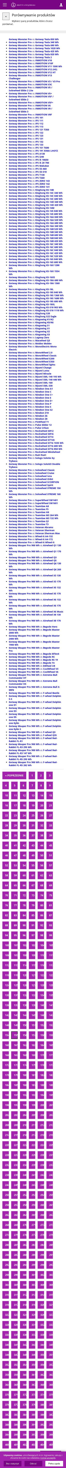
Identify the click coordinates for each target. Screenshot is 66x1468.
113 (16, 965)
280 (7, 1245)
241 (33, 1175)
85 (33, 915)
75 (50, 895)
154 (7, 1035)
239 (16, 1175)
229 (33, 1155)
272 (42, 1225)
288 (24, 1255)
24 (24, 815)
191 (16, 1095)
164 (42, 1045)
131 (16, 995)
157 (33, 1035)
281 (16, 1245)
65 (15, 885)
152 (42, 1025)
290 (42, 1255)
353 (16, 1365)
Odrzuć (33, 1463)
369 (51, 1385)
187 (33, 1085)
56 (41, 865)
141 (51, 1005)
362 (42, 1375)
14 (41, 795)
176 (42, 1065)
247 (33, 1185)
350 (42, 1355)
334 (7, 1335)
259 (33, 1205)
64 (6, 885)
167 (16, 1055)
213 (51, 1125)
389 (16, 1424)
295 (33, 1265)
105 (51, 945)
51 (50, 855)
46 (6, 855)
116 (42, 965)
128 (42, 985)
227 (16, 1155)
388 (7, 1424)
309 (51, 1285)
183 (51, 1075)
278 (42, 1235)
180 (24, 1075)
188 (42, 1085)
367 (33, 1385)
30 (24, 825)
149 (16, 1025)
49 (33, 855)
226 (7, 1155)
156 (24, 1035)
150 (24, 1025)
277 (33, 1235)
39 (50, 835)
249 (51, 1185)
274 (7, 1235)
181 (33, 1075)
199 (33, 1105)
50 (41, 855)
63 (50, 875)
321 (51, 1305)
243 (51, 1175)
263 (16, 1215)
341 (16, 1345)
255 (51, 1195)
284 (42, 1245)
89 (15, 925)
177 (51, 1065)
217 (33, 1135)
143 (16, 1015)
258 (24, 1205)
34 (6, 835)
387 (51, 1414)
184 (7, 1085)
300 (24, 1275)
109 (33, 955)
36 (24, 835)
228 (24, 1155)
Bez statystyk (12, 1463)
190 (7, 1095)
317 (16, 1305)
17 (15, 805)
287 (16, 1255)
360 (24, 1375)
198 (24, 1105)
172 (7, 1065)
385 (33, 1414)
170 (42, 1055)
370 (7, 1394)
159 (51, 1035)
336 (24, 1335)
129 (51, 985)
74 (41, 895)
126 (24, 985)
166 (7, 1055)
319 (33, 1305)
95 (15, 935)
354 (24, 1365)
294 (24, 1265)
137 (16, 1005)
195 (51, 1095)
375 (51, 1394)
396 (24, 1434)
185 (16, 1085)
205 (33, 1115)
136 (7, 1005)
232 (7, 1165)
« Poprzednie (14, 775)
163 (33, 1045)
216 (24, 1135)
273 (51, 1225)
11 (15, 795)
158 (42, 1035)
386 (42, 1414)
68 (41, 885)
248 (42, 1185)
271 (33, 1225)
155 (16, 1035)
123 (51, 975)
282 (24, 1245)
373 (33, 1394)
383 (16, 1414)
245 (16, 1185)
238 (7, 1175)
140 (42, 1005)
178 (7, 1075)
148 (7, 1025)
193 (33, 1095)
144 (24, 1015)
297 (51, 1265)
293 (16, 1265)
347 (16, 1355)
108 (24, 955)
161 (16, 1045)
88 (6, 925)
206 (42, 1115)
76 (6, 905)
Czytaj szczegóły (47, 1458)
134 (42, 995)
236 (42, 1165)
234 (24, 1165)
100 (7, 945)
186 (24, 1085)
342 (24, 1345)
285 (51, 1245)
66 (24, 885)
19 (33, 805)
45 (50, 845)
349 (33, 1355)
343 (33, 1345)
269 (16, 1225)
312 (24, 1295)
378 (24, 1404)
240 (24, 1175)
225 (51, 1145)
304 (7, 1285)
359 (16, 1375)
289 (33, 1255)
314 (42, 1295)
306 (24, 1285)
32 (41, 825)
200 (42, 1105)
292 (7, 1265)
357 (51, 1365)
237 (51, 1165)
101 (16, 945)
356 (42, 1365)
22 (6, 815)
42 (24, 845)
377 (16, 1404)
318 (24, 1305)
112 (7, 965)
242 (42, 1175)
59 (15, 875)
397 (33, 1434)
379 (33, 1404)
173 (16, 1065)
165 (51, 1045)
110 (42, 955)
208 (7, 1125)
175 (33, 1065)
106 (7, 955)
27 (50, 815)
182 (42, 1075)
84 (24, 915)
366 (24, 1385)
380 (42, 1404)
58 (6, 875)
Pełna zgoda (54, 1463)
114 (24, 965)
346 (7, 1355)
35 (15, 835)
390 (24, 1424)
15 (50, 795)
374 (42, 1394)
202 (7, 1115)
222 (24, 1145)
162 (24, 1045)
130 (7, 995)
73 (33, 895)
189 (51, 1085)
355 (33, 1365)
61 (33, 875)
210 (24, 1125)
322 (7, 1315)
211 (33, 1125)
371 (16, 1394)
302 (42, 1275)
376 (7, 1404)
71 (15, 895)
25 (33, 815)
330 (24, 1325)
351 (51, 1355)
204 (24, 1115)
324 (24, 1315)
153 (51, 1025)
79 (33, 905)
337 (33, 1335)
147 (51, 1015)
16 (6, 805)
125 (16, 985)
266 (42, 1215)
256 (7, 1205)
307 (33, 1285)
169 (33, 1055)
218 (42, 1135)
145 (33, 1015)
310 (7, 1295)
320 (42, 1305)
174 (24, 1065)
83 (15, 915)
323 (16, 1315)
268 (7, 1225)
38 (41, 835)
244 (7, 1185)
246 (24, 1185)
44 (41, 845)
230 (42, 1155)
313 (33, 1295)
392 (42, 1424)
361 (33, 1375)
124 (7, 985)
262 (7, 1215)
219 (51, 1135)
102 (24, 945)
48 (24, 855)
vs (34, 39)
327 (51, 1315)
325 (33, 1315)
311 (16, 1295)
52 (6, 865)
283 (33, 1245)
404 (42, 1444)
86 (41, 915)
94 (6, 935)
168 (24, 1055)
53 (15, 865)
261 (51, 1205)
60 (24, 875)
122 (42, 975)
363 (51, 1375)
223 (33, 1145)
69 (50, 885)
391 (33, 1424)
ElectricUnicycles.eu (23, 5)
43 (33, 845)
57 (50, 865)
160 (7, 1045)
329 (16, 1325)
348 (24, 1355)
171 (51, 1055)
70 (6, 895)
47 (15, 855)
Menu (5, 5)
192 (24, 1095)
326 (42, 1315)
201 (51, 1105)
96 (24, 935)
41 (15, 845)
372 (24, 1394)
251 (16, 1195)
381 (51, 1404)
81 (50, 905)
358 (7, 1375)
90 (24, 925)
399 (51, 1434)
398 (42, 1434)
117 (51, 965)
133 (33, 995)
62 (41, 875)
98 (41, 935)
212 (42, 1125)
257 (16, 1205)
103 (33, 945)
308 (42, 1285)
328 (7, 1325)
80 (41, 905)
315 (51, 1295)
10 (6, 795)
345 (51, 1345)
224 (42, 1145)
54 (24, 865)
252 (24, 1195)
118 (7, 975)
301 (33, 1275)
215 (16, 1135)
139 (33, 1005)
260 (42, 1205)
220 (7, 1145)
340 (7, 1345)
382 (7, 1414)
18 (24, 805)
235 (33, 1165)
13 (33, 795)
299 (16, 1275)
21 (50, 805)
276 (24, 1235)
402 (24, 1444)
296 (42, 1265)
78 (24, 905)
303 (51, 1275)
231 (51, 1155)
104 (42, 945)
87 (50, 915)
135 (51, 995)
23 (15, 815)
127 (33, 985)
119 (16, 975)
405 (51, 1444)
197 (16, 1105)
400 (7, 1444)
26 (41, 815)
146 (42, 1015)
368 (42, 1385)
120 (24, 975)
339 (51, 1335)
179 (16, 1075)
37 (33, 835)
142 (7, 1015)
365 (16, 1385)
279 (51, 1235)
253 (33, 1195)
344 (42, 1345)
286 (7, 1255)
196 (7, 1105)
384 (24, 1414)
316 (7, 1305)
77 (15, 905)
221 (16, 1145)
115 (33, 965)
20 (41, 805)
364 (7, 1385)
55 (33, 865)
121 (33, 975)
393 (51, 1424)
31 (33, 825)
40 (6, 845)
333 (51, 1325)
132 (24, 995)
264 (24, 1215)
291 (51, 1255)
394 (7, 1434)
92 (41, 925)
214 (7, 1135)
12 (24, 795)
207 (51, 1115)
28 (6, 825)
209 (16, 1125)
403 (33, 1444)
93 (50, 925)
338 (42, 1335)
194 (42, 1095)
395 (16, 1434)
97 (33, 935)
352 (7, 1365)
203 (16, 1115)
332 (42, 1325)
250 (7, 1195)
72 (24, 895)
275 (16, 1235)
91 (33, 925)
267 (51, 1215)
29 (15, 825)
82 (6, 915)
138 (24, 1005)
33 (50, 825)
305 (16, 1285)
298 (7, 1275)
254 (42, 1195)
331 (33, 1325)
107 (16, 955)
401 (16, 1444)
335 (16, 1335)
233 (16, 1165)
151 (33, 1025)
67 (33, 885)
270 (24, 1225)
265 (33, 1215)
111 (51, 955)
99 (50, 935)
